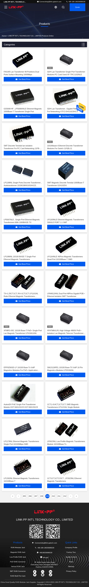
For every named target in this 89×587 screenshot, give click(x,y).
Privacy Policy (71, 571)
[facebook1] (36, 572)
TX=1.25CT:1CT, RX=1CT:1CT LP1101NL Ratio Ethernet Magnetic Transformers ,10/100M (21, 296)
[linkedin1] (52, 572)
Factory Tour (71, 552)
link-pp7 (46, 557)
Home (4, 36)
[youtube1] (36, 575)
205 (24, 496)
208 (41, 496)
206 (30, 496)
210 (53, 496)
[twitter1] (44, 572)
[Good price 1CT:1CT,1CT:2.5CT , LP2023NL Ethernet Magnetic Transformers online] (66, 467)
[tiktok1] (52, 575)
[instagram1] (44, 575)
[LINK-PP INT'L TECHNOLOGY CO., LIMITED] (16, 7)
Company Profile (71, 547)
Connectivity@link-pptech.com (50, 2)
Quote (77, 7)
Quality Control (71, 557)
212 (64, 496)
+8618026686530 (45, 553)
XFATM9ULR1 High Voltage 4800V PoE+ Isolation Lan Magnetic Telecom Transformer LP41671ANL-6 (65, 333)
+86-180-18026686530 (76, 2)
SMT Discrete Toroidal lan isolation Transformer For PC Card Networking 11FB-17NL (22, 148)
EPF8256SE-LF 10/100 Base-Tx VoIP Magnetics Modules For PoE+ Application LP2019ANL (21, 370)
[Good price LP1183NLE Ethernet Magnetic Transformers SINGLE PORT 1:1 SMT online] (66, 208)
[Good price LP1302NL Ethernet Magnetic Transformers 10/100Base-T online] (23, 467)
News (71, 562)
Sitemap (71, 566)
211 (58, 496)
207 (35, 496)
